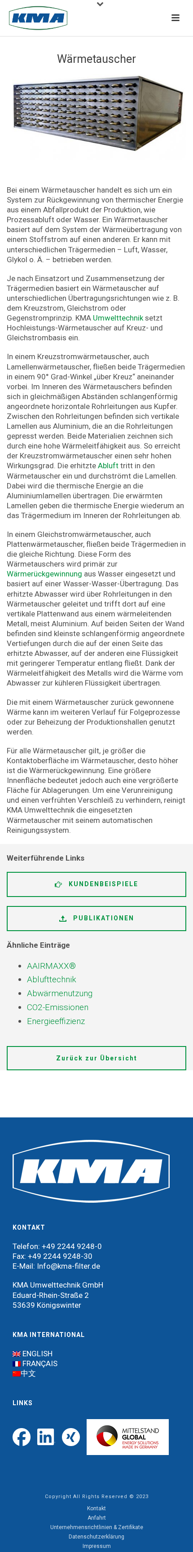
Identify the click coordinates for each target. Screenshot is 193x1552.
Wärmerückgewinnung (44, 573)
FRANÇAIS (39, 1363)
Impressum (97, 1546)
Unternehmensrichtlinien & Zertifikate (96, 1527)
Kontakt (96, 1508)
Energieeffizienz (56, 1021)
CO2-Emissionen (57, 1007)
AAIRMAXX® (51, 966)
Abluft (108, 465)
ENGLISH (37, 1353)
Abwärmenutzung (59, 993)
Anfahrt (97, 1518)
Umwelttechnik (118, 317)
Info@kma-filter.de (68, 1266)
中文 (28, 1373)
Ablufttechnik (51, 979)
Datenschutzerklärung (96, 1537)
